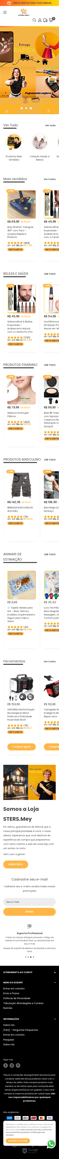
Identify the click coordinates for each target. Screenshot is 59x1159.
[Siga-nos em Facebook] (5, 1065)
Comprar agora (21, 746)
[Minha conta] (39, 20)
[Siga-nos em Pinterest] (18, 1065)
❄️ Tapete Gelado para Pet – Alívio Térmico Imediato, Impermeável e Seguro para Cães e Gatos (21, 614)
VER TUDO (50, 274)
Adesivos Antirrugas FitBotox (18, 414)
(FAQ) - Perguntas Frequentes (20, 1030)
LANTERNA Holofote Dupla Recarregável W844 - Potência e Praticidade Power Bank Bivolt (20, 714)
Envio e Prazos (11, 993)
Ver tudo (50, 125)
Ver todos (50, 179)
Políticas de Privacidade (16, 998)
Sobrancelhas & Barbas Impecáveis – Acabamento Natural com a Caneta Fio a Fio (20, 326)
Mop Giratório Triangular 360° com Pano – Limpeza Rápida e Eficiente (20, 232)
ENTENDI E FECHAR (17, 1140)
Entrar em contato (14, 988)
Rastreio (7, 1008)
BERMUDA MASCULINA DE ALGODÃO (20, 509)
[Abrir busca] (34, 20)
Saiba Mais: (15, 864)
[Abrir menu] (5, 12)
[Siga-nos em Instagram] (12, 1065)
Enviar (29, 911)
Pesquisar (8, 1039)
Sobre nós (9, 1025)
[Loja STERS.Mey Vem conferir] (29, 70)
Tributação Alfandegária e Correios (23, 1003)
